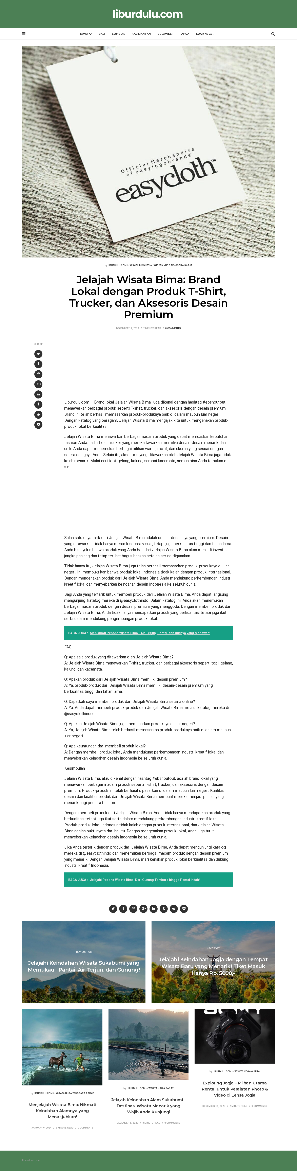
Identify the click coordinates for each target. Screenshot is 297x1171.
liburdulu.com (148, 14)
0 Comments (173, 328)
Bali (102, 33)
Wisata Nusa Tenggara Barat (173, 265)
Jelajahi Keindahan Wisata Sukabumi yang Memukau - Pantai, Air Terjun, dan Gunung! (84, 966)
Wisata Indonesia (141, 265)
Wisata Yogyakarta (247, 1071)
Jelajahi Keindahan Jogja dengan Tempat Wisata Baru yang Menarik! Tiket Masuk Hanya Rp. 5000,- (213, 966)
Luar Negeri (205, 33)
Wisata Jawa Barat (161, 1088)
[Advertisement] (148, 366)
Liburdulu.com (117, 265)
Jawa (84, 33)
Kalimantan (141, 33)
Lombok (118, 33)
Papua (184, 33)
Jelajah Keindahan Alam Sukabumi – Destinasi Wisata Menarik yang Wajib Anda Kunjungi (148, 1105)
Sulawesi (165, 33)
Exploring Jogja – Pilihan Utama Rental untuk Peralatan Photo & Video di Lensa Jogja (235, 1089)
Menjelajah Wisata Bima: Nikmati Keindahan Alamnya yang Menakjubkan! (62, 1110)
